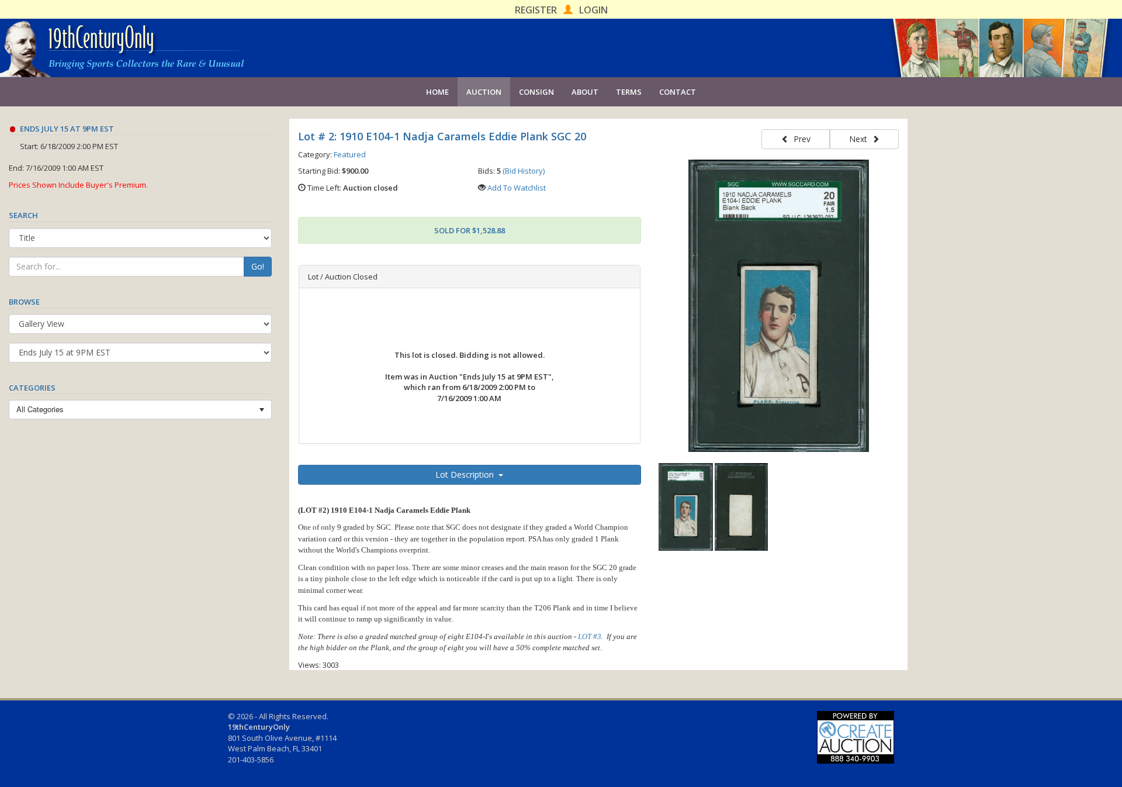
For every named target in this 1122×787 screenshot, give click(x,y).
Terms (629, 92)
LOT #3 (589, 636)
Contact (677, 92)
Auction (483, 92)
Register (536, 10)
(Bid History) (524, 170)
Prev (800, 138)
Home (437, 92)
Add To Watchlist (516, 187)
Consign (536, 92)
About (585, 92)
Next (860, 138)
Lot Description (466, 474)
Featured (350, 154)
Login (593, 10)
